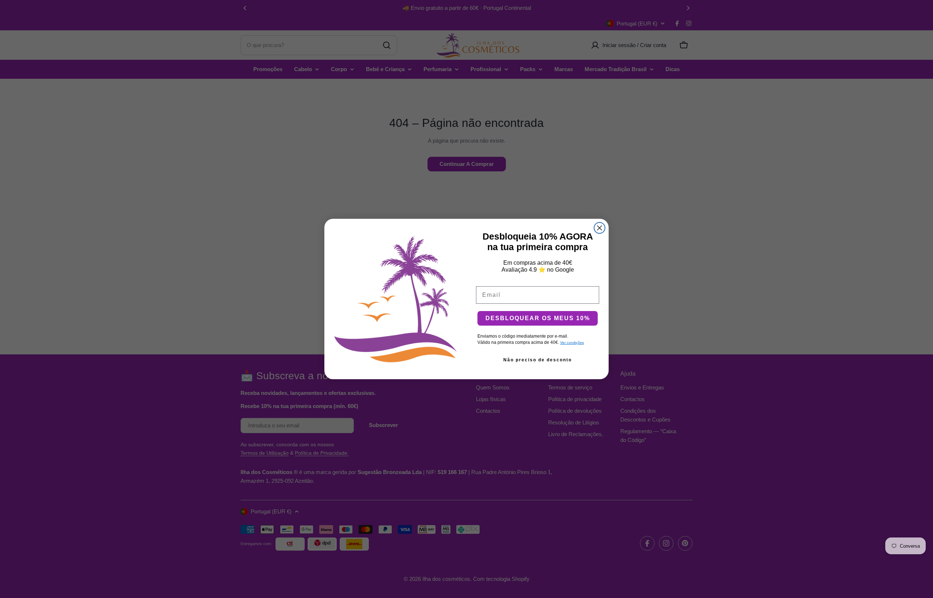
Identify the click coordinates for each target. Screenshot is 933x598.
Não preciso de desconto (537, 359)
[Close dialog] (599, 227)
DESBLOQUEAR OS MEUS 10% (537, 318)
